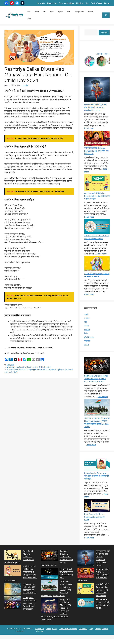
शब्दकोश (90, 12)
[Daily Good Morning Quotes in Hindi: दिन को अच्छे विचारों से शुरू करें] (12, 555)
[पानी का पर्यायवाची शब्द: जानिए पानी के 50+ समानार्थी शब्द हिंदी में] (49, 574)
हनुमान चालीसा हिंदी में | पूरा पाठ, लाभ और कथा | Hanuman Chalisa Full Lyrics (95, 107)
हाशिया (29, 18)
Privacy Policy (52, 3)
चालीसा (37, 12)
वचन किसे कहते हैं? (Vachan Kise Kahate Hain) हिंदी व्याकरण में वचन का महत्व (97, 196)
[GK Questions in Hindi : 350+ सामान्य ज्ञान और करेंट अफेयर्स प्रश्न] (12, 589)
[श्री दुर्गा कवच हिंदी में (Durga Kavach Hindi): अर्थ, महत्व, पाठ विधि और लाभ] (97, 139)
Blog (87, 3)
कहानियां (60, 12)
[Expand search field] (106, 15)
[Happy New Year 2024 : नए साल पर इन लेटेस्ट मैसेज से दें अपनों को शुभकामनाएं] (12, 603)
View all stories (103, 54)
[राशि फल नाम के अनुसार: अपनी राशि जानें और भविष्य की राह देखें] (97, 226)
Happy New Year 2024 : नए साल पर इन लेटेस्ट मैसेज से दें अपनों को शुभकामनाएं (29, 603)
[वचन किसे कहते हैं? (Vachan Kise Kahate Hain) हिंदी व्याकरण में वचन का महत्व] (97, 183)
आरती (28, 12)
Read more (89, 128)
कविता (51, 12)
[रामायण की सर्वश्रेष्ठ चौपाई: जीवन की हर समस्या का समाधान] (97, 264)
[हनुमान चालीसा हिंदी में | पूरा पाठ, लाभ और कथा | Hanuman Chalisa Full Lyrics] (97, 90)
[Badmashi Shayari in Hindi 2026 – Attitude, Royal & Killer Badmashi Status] (49, 556)
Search (104, 33)
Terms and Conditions (66, 3)
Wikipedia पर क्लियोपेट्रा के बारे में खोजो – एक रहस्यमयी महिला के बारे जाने (28, 367)
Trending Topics (96, 3)
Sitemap (107, 3)
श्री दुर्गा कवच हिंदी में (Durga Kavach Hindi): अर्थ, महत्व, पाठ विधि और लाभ (96, 151)
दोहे (44, 12)
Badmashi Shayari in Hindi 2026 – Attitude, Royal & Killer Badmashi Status (96, 379)
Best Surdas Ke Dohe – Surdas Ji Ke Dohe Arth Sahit (94, 517)
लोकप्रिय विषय (79, 12)
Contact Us (41, 3)
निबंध (68, 12)
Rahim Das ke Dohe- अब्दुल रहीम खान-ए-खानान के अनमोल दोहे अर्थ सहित (96, 476)
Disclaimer (79, 3)
